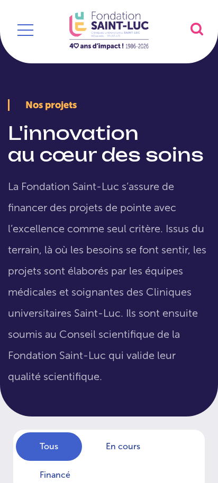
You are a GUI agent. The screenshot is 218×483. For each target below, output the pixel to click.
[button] (196, 28)
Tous (49, 446)
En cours (123, 446)
